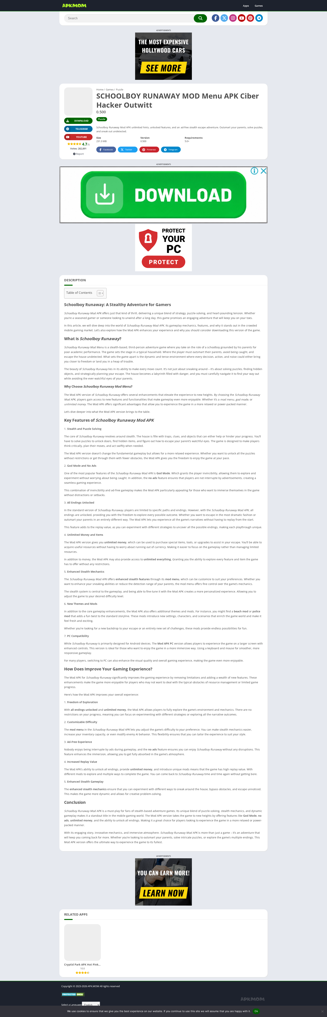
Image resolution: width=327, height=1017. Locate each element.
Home (99, 89)
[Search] (200, 18)
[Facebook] (215, 18)
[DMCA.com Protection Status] (73, 995)
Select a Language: (71, 1005)
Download (81, 120)
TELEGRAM (82, 129)
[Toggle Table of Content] (98, 293)
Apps (246, 5)
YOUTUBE (81, 137)
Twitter (128, 149)
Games (259, 5)
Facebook (108, 149)
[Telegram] (259, 18)
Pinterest (151, 149)
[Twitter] (224, 18)
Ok (256, 1011)
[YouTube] (241, 18)
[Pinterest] (250, 18)
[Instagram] (233, 18)
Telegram (173, 149)
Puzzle (119, 89)
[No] (322, 1011)
